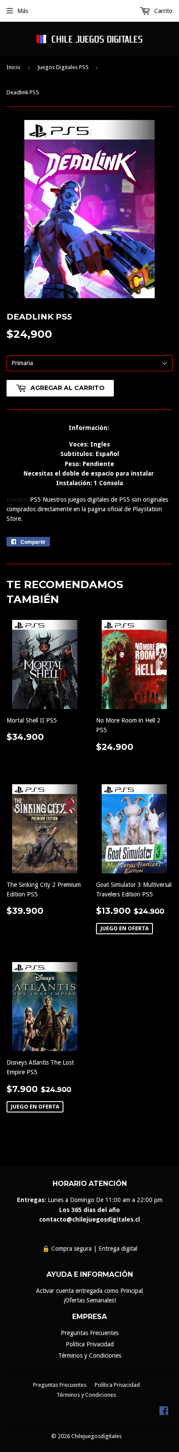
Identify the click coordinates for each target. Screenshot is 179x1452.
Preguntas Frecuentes (90, 1332)
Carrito (162, 10)
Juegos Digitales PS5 (62, 67)
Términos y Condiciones (89, 1355)
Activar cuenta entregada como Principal (89, 1290)
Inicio (13, 67)
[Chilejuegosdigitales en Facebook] (163, 1412)
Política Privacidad (90, 1344)
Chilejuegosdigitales (96, 1436)
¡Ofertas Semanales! (89, 1300)
